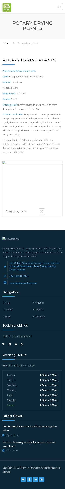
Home (5, 43)
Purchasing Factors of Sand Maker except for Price (29, 428)
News (7, 316)
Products (9, 309)
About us (39, 302)
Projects (39, 309)
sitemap (6, 471)
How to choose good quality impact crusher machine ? (28, 444)
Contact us (40, 316)
